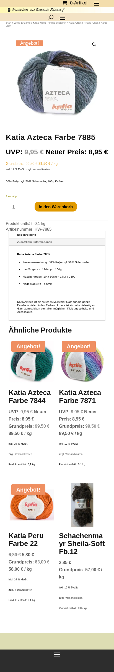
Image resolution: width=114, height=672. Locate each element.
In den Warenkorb (56, 206)
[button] (94, 45)
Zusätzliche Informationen (34, 241)
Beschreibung (26, 234)
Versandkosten (41, 169)
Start (8, 22)
